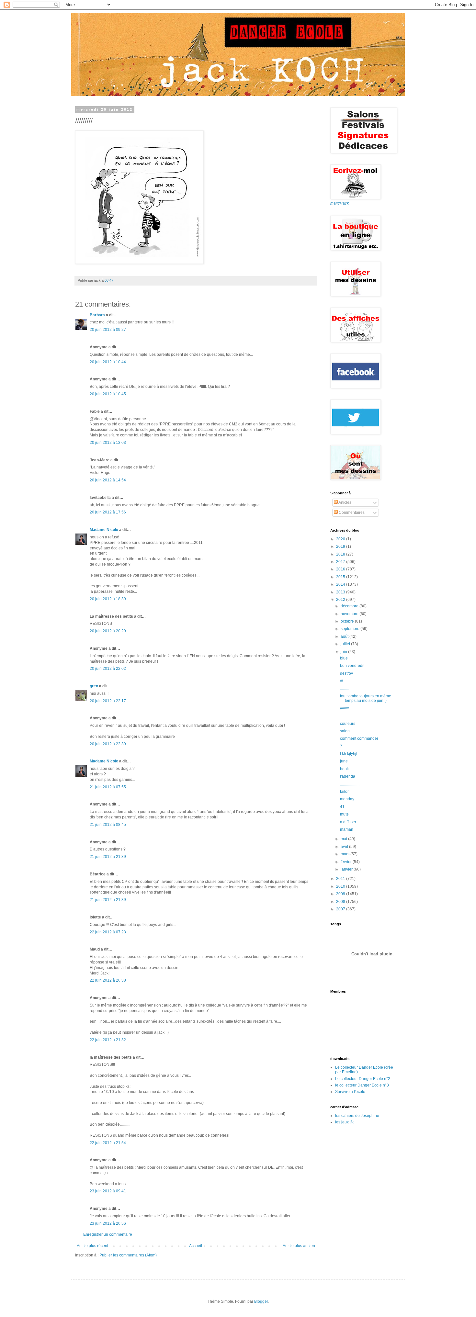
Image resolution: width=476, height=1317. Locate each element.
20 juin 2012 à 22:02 (108, 668)
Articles (344, 502)
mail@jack (339, 203)
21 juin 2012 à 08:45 (108, 824)
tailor (344, 791)
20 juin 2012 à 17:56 (108, 512)
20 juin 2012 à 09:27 (108, 329)
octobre (348, 621)
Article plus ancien (299, 1246)
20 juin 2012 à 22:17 (108, 701)
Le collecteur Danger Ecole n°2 (362, 1078)
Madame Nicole (104, 529)
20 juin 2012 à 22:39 (108, 744)
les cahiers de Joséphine (357, 1115)
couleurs (347, 723)
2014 (341, 584)
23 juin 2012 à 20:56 (108, 1223)
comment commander (359, 738)
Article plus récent (92, 1246)
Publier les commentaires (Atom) (128, 1255)
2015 (341, 577)
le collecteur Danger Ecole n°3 (362, 1085)
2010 (341, 886)
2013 (341, 592)
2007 (341, 909)
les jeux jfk (344, 1122)
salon (345, 731)
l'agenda (347, 776)
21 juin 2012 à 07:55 (108, 787)
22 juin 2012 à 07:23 (108, 932)
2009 (341, 894)
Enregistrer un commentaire (107, 1234)
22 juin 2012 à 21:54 (108, 1143)
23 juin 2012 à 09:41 (108, 1191)
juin (344, 651)
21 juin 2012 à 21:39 (108, 856)
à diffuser (348, 822)
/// (341, 681)
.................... (349, 784)
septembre (350, 628)
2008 (341, 901)
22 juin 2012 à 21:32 (108, 1040)
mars (345, 854)
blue (344, 658)
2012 (341, 599)
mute (344, 814)
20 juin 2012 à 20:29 (108, 631)
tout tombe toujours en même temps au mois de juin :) (365, 698)
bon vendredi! (352, 665)
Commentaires (351, 512)
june (344, 761)
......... (344, 688)
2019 (341, 546)
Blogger (261, 1301)
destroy (346, 673)
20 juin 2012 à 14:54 (108, 480)
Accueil (195, 1246)
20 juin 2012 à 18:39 (108, 599)
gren (94, 686)
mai (344, 839)
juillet (346, 644)
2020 (341, 539)
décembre (350, 606)
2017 (341, 561)
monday (347, 799)
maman (346, 829)
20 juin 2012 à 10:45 (108, 394)
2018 (341, 554)
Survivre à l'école (350, 1091)
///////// (344, 708)
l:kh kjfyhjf (348, 753)
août (345, 636)
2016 (341, 569)
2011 (341, 878)
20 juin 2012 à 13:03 (108, 442)
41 (342, 807)
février (347, 862)
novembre (350, 614)
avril (345, 846)
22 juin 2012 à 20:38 (108, 980)
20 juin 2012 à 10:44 (108, 362)
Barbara (97, 315)
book (344, 769)
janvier (347, 869)
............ (346, 716)
